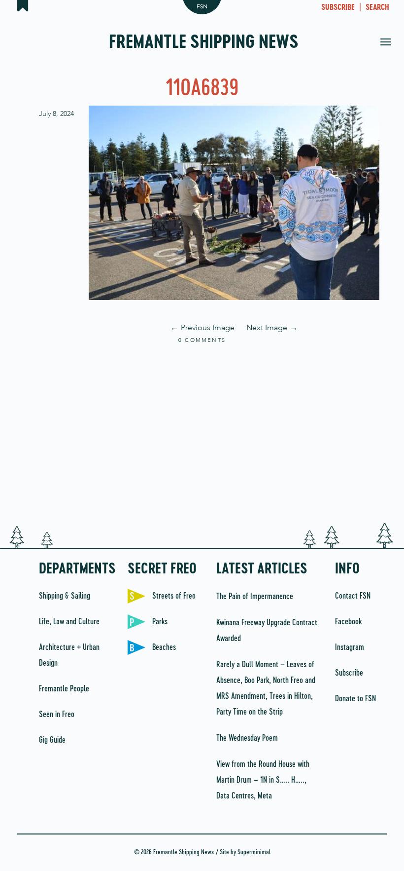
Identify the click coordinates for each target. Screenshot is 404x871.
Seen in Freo (56, 715)
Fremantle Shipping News (204, 43)
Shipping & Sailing (64, 596)
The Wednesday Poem (247, 738)
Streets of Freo (174, 596)
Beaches (164, 647)
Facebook (348, 622)
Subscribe (349, 673)
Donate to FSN (355, 699)
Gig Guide (52, 740)
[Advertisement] (202, 434)
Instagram (349, 647)
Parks (160, 622)
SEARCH (377, 8)
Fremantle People (64, 689)
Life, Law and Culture (69, 622)
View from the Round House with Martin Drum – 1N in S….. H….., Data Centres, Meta (262, 780)
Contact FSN (352, 596)
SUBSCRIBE (338, 8)
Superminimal (253, 852)
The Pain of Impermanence (254, 597)
